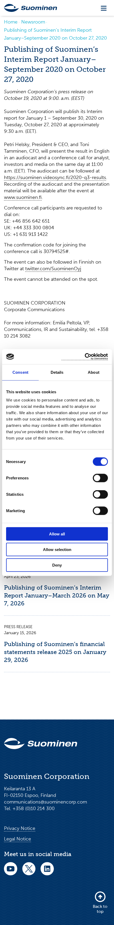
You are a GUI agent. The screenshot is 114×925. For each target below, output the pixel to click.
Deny (57, 565)
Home (10, 22)
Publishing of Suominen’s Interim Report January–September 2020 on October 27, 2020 (55, 34)
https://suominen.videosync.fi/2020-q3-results (55, 177)
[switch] (100, 478)
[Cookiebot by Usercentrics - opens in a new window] (85, 356)
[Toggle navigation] (103, 8)
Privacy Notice (19, 828)
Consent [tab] (20, 372)
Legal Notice (17, 839)
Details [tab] (57, 372)
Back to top (100, 909)
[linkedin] (47, 872)
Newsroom (33, 22)
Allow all (57, 534)
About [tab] (93, 372)
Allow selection (57, 549)
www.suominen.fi (23, 197)
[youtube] (10, 872)
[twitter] (29, 872)
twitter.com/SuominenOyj (53, 269)
